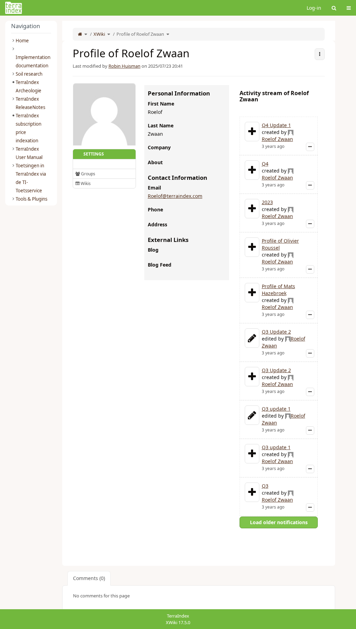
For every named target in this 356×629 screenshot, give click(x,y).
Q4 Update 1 (276, 125)
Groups (87, 174)
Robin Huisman (124, 66)
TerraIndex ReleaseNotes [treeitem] (30, 103)
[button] (57, 312)
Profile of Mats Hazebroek (278, 289)
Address (157, 224)
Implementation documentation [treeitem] (33, 61)
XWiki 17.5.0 (178, 622)
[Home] (80, 34)
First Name (161, 103)
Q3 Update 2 (276, 331)
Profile (85, 164)
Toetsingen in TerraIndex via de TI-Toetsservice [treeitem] (31, 178)
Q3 (265, 486)
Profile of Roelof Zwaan (140, 34)
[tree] (31, 119)
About (155, 162)
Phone (155, 209)
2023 (267, 202)
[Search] (333, 8)
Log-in (314, 8)
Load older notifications (279, 522)
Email (154, 187)
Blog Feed (159, 264)
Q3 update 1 (276, 408)
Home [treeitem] (22, 40)
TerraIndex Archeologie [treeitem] (28, 86)
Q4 (265, 163)
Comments (89, 578)
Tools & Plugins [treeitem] (31, 199)
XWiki (99, 34)
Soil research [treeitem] (29, 74)
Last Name (160, 125)
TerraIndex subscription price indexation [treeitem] (28, 128)
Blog (153, 249)
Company (159, 147)
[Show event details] (310, 147)
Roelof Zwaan (277, 139)
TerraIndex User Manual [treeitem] (29, 153)
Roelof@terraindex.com (175, 196)
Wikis (85, 183)
